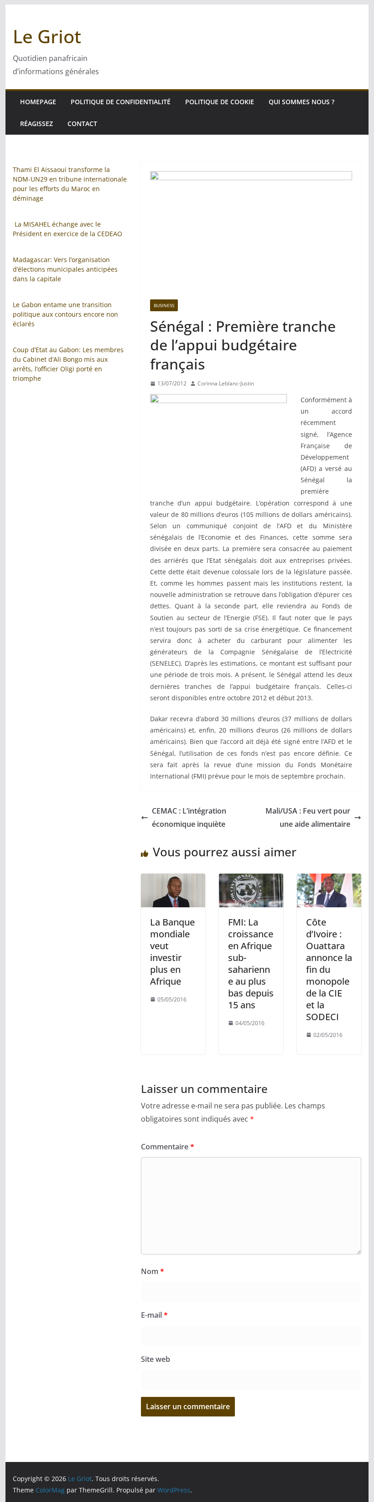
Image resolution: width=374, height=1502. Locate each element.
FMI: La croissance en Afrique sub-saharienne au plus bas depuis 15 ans (251, 963)
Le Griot (47, 36)
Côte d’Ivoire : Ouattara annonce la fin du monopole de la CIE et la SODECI (329, 969)
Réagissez (36, 123)
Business (164, 305)
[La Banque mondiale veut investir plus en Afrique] (173, 880)
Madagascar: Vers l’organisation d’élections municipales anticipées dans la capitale (65, 269)
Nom (152, 1271)
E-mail (154, 1315)
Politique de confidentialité (121, 101)
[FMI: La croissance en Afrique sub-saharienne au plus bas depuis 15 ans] (251, 880)
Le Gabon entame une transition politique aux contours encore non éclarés (65, 314)
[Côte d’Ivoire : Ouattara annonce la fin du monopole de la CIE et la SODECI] (329, 880)
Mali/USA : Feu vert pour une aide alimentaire (307, 817)
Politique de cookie (219, 101)
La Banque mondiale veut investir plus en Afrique (172, 951)
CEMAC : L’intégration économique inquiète (189, 817)
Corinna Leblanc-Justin (225, 383)
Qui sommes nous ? (301, 101)
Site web (155, 1359)
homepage (38, 101)
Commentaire (167, 1147)
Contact (82, 123)
